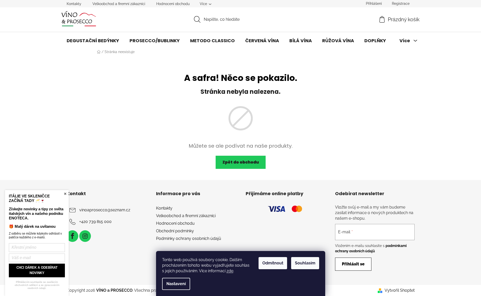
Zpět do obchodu (240, 162)
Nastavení (176, 283)
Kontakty (74, 4)
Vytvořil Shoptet (400, 290)
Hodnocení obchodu (173, 4)
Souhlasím (305, 263)
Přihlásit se (353, 264)
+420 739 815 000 (95, 221)
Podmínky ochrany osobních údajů (188, 238)
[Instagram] (85, 236)
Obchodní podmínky (175, 231)
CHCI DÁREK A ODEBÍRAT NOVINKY (37, 270)
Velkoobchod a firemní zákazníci (118, 4)
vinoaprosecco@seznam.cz (104, 210)
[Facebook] (72, 236)
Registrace (401, 4)
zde (229, 270)
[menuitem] (93, 40)
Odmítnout (272, 263)
